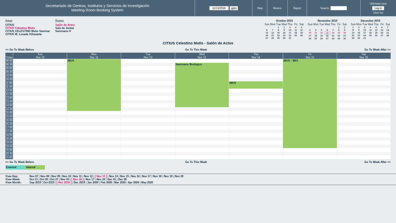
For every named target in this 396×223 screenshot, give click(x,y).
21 (272, 35)
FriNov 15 (310, 56)
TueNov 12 (148, 56)
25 (296, 35)
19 (301, 33)
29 (278, 38)
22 (278, 35)
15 (278, 33)
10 (290, 30)
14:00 (9, 105)
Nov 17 (146, 176)
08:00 (9, 60)
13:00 (9, 97)
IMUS (70, 60)
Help (260, 8)
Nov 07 (33, 176)
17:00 (9, 127)
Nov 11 (77, 176)
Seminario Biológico (189, 64)
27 (267, 38)
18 (296, 33)
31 (290, 38)
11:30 (9, 86)
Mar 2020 (120, 182)
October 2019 (284, 20)
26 (301, 35)
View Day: (11, 176)
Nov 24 (101, 179)
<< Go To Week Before (19, 49)
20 (267, 35)
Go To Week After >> (377, 49)
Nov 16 (135, 176)
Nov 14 (113, 176)
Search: (325, 8)
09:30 (9, 71)
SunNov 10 (40, 56)
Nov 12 (88, 176)
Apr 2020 (133, 182)
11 (296, 30)
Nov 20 (179, 176)
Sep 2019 (35, 182)
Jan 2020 (92, 182)
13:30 (9, 101)
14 (272, 33)
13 (267, 33)
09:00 (9, 68)
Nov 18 (157, 176)
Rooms (277, 8)
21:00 (9, 157)
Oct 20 (44, 179)
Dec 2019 (79, 182)
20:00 (9, 149)
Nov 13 (101, 176)
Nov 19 (168, 176)
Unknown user (378, 3)
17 (290, 33)
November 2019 (327, 20)
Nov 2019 (64, 182)
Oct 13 (33, 179)
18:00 (9, 134)
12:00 (9, 90)
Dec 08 (122, 179)
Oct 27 (54, 179)
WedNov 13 (202, 56)
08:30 (9, 64)
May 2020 (147, 182)
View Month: (13, 182)
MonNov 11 (94, 56)
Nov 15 (124, 176)
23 (284, 35)
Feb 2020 (106, 182)
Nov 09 (55, 176)
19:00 (9, 142)
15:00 (9, 112)
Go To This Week (196, 49)
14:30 (9, 108)
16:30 (9, 123)
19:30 (9, 146)
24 (290, 35)
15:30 (9, 116)
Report (297, 8)
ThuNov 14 (256, 56)
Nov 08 (44, 176)
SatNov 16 (363, 56)
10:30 (9, 79)
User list (378, 12)
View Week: (12, 179)
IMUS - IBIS (290, 60)
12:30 (9, 94)
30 (284, 38)
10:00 (9, 75)
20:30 (9, 153)
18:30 (9, 138)
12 (301, 30)
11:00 (9, 82)
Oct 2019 (48, 182)
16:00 (9, 120)
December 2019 (370, 20)
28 (272, 38)
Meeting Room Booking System (97, 10)
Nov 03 (64, 179)
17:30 (9, 131)
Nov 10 (66, 176)
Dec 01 (111, 179)
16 (284, 33)
